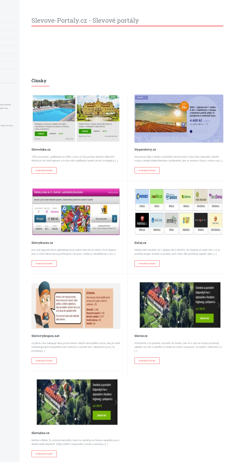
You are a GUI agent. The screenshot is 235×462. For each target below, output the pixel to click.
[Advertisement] (127, 55)
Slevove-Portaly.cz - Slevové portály (85, 20)
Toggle (25, 6)
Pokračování (44, 170)
